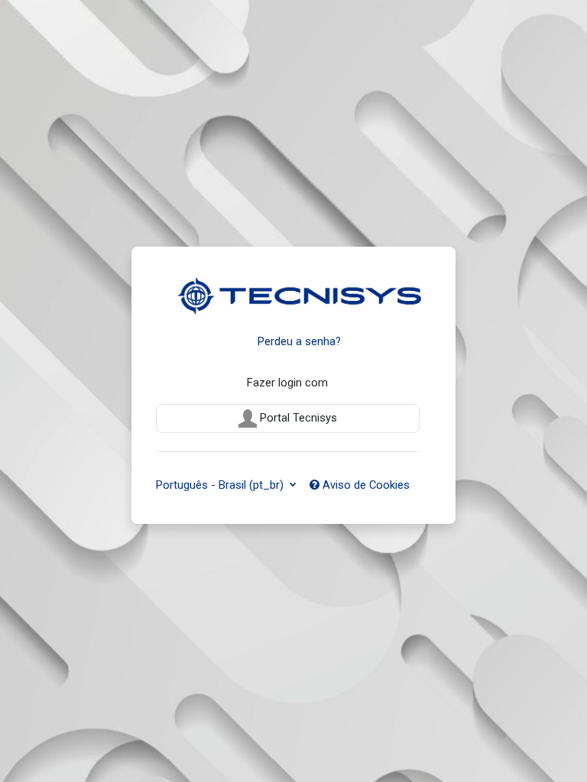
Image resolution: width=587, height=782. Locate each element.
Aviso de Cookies (364, 485)
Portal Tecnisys (297, 418)
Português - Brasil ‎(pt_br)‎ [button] (221, 485)
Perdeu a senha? (299, 341)
